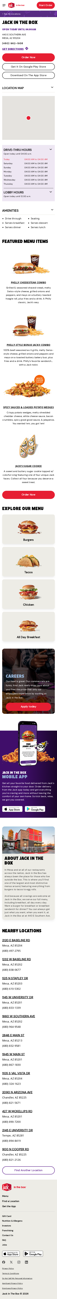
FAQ (4, 1240)
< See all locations (11, 14)
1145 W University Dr (17, 997)
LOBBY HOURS (14, 192)
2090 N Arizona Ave (17, 1092)
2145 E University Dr (17, 1130)
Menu (5, 1196)
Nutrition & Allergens (12, 1221)
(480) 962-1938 (12, 43)
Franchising (7, 1230)
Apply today (28, 706)
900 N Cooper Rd (15, 1149)
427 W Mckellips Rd (17, 1111)
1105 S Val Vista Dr (16, 1073)
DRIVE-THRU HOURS (18, 150)
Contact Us (7, 1235)
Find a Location (10, 1201)
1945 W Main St (13, 1054)
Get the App (9, 1206)
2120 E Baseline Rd (16, 940)
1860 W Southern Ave (18, 1016)
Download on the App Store (28, 75)
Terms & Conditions (10, 1273)
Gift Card (6, 1216)
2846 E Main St (13, 1035)
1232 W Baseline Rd (16, 959)
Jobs (4, 1245)
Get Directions (13, 49)
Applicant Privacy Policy (12, 1283)
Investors (6, 1225)
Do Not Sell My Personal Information (17, 1278)
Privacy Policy (8, 1268)
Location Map (13, 88)
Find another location (28, 1170)
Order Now (28, 57)
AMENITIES (10, 210)
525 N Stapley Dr (15, 978)
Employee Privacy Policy (12, 1288)
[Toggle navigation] (4, 5)
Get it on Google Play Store (28, 66)
